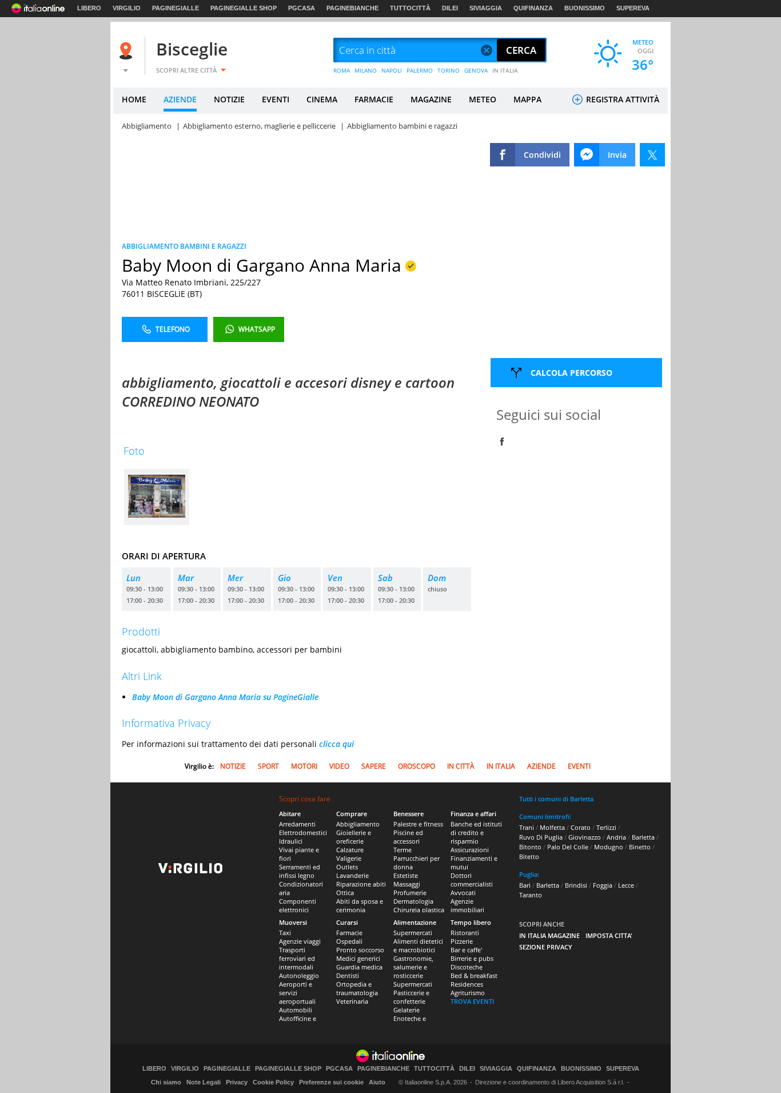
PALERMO (420, 70)
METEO (482, 99)
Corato (581, 827)
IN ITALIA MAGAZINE (549, 935)
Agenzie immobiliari (467, 905)
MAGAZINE (431, 99)
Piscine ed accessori (408, 836)
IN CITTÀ (461, 766)
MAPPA (527, 99)
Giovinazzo (584, 837)
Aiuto (377, 1082)
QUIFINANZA (533, 8)
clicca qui (336, 743)
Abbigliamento (358, 824)
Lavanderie (352, 875)
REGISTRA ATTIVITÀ (621, 99)
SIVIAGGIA (485, 8)
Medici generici (358, 958)
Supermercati (412, 932)
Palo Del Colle (567, 846)
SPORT (268, 766)
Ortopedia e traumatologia (357, 988)
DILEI (450, 8)
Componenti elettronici (297, 905)
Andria (616, 837)
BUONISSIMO (584, 8)
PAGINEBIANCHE (352, 8)
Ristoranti (465, 932)
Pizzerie (462, 941)
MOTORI (304, 766)
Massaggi (406, 884)
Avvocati (463, 892)
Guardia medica (359, 967)
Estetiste (405, 875)
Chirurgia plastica (418, 909)
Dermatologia (413, 901)
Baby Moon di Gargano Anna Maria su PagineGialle (225, 696)
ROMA (341, 70)
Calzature (350, 849)
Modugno (608, 846)
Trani (526, 827)
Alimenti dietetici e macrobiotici (418, 945)
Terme (402, 849)
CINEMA (321, 99)
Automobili (295, 1009)
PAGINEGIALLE (175, 8)
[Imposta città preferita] (127, 50)
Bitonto (530, 846)
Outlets (347, 867)
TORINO (448, 70)
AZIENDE (180, 99)
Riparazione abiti (361, 884)
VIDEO (339, 766)
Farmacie (349, 932)
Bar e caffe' (466, 949)
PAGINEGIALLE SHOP (243, 8)
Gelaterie (406, 1009)
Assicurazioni (470, 849)
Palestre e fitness (418, 824)
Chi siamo (166, 1082)
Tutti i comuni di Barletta (556, 798)
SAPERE (373, 766)
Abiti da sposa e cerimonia (359, 905)
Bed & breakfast (474, 975)
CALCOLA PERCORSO (571, 372)
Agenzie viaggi (300, 941)
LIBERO (89, 8)
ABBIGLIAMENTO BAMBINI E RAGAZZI (184, 246)
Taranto (530, 895)
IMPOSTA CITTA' (608, 935)
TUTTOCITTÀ (410, 8)
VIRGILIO (127, 8)
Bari (525, 885)
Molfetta (552, 827)
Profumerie (410, 892)
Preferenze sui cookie (331, 1082)
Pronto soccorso (360, 949)
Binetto (640, 846)
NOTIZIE (229, 99)
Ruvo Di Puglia (541, 837)
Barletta (643, 837)
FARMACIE (373, 99)
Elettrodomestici (303, 832)
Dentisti (347, 975)
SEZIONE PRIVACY (545, 947)
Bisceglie (192, 49)
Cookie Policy (273, 1082)
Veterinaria (352, 1001)
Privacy (237, 1082)
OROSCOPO (416, 766)
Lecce (626, 885)
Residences (467, 984)
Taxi (285, 932)
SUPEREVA (632, 8)
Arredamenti (297, 824)
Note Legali (203, 1082)
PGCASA (301, 8)
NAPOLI (391, 70)
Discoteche (467, 967)
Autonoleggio (299, 975)
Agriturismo (468, 992)
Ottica (345, 892)
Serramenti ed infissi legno (299, 871)
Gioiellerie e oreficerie (353, 836)
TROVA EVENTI (472, 1001)
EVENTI (275, 99)
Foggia (602, 885)
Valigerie (348, 858)
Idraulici (290, 841)
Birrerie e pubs (472, 958)
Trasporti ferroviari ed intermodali (297, 958)
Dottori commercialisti (472, 879)
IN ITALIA (505, 70)
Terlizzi (606, 827)
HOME (134, 99)
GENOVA (476, 70)
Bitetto (529, 856)
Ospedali (349, 941)
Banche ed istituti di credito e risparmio (476, 832)
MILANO (365, 70)
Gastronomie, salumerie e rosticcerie (413, 967)
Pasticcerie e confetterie (411, 996)
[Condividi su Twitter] (652, 154)
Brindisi (576, 885)
